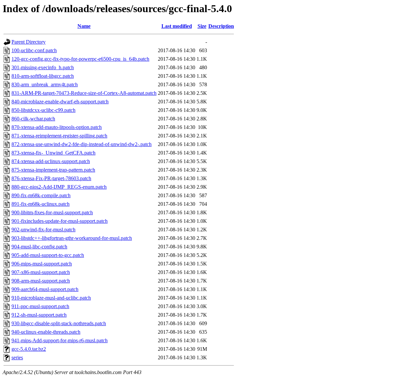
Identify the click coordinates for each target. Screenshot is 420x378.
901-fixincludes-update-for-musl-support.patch (59, 221)
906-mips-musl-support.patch (41, 263)
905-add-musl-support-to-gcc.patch (47, 255)
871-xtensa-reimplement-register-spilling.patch (59, 135)
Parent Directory (28, 42)
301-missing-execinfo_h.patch (42, 67)
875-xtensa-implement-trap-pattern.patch (53, 170)
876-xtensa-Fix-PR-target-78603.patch (51, 178)
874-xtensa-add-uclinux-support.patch (50, 161)
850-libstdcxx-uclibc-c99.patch (43, 110)
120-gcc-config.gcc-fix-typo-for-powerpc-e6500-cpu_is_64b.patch (80, 59)
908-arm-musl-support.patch (40, 281)
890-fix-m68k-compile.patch (41, 195)
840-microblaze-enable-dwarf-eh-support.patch (60, 101)
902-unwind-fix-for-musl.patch (43, 229)
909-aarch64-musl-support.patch (44, 289)
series (17, 357)
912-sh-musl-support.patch (39, 315)
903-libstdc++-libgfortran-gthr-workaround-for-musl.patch (71, 238)
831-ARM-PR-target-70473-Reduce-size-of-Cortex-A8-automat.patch (84, 93)
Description (221, 26)
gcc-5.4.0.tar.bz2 (28, 349)
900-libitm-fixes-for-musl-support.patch (52, 212)
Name (84, 26)
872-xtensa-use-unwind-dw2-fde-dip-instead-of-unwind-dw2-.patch (81, 144)
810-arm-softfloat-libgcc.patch (42, 76)
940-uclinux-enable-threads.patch (45, 332)
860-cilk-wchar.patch (33, 118)
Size (202, 26)
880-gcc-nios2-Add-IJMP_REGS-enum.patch (59, 187)
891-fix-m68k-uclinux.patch (40, 204)
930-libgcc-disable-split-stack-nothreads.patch (58, 323)
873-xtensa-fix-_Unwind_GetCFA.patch (53, 153)
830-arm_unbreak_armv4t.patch (44, 84)
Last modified (176, 26)
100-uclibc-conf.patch (34, 50)
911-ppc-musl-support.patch (40, 306)
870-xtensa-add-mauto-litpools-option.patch (56, 127)
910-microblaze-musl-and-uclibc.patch (51, 298)
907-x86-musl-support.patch (40, 272)
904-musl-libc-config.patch (39, 246)
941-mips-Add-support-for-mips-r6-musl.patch (59, 340)
